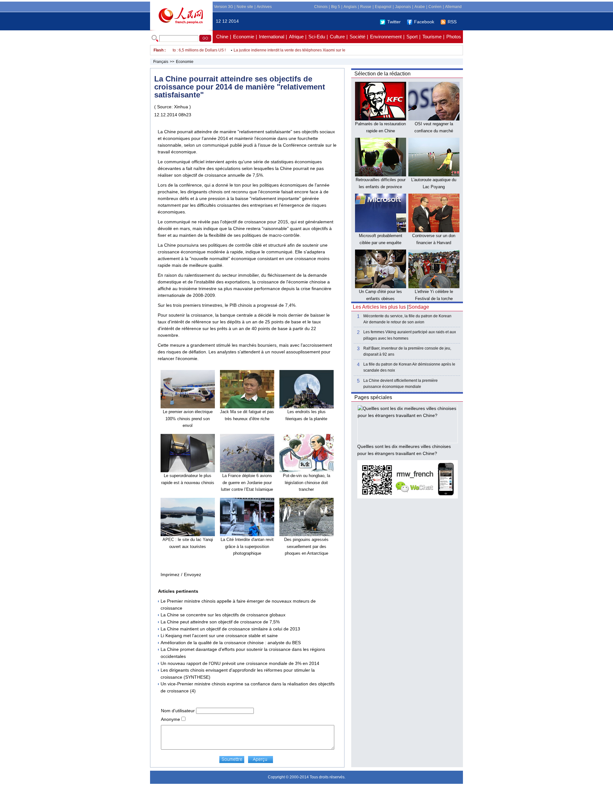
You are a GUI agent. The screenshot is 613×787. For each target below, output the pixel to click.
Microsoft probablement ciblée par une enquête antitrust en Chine (380, 242)
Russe (365, 6)
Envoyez (192, 574)
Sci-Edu (316, 36)
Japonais (403, 6)
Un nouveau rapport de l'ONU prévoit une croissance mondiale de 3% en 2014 (240, 663)
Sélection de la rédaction (382, 73)
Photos (453, 36)
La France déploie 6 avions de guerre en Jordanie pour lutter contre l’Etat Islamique (247, 482)
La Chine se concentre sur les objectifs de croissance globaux (223, 614)
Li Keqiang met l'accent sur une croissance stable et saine (219, 635)
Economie (243, 36)
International (271, 36)
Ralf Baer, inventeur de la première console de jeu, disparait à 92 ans (407, 351)
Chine (222, 36)
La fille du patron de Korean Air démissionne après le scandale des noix (409, 367)
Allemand (453, 6)
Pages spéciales (373, 397)
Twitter (394, 21)
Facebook (424, 21)
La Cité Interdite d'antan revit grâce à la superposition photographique (247, 546)
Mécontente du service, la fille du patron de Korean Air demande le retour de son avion (407, 319)
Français (160, 61)
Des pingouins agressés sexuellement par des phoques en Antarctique (306, 546)
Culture (337, 36)
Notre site (245, 6)
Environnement (386, 36)
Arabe (419, 6)
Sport (412, 36)
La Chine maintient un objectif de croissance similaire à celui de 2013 (230, 628)
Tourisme (432, 36)
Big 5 (335, 6)
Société (357, 36)
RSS (452, 21)
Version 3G (223, 6)
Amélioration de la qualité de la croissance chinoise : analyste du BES (231, 642)
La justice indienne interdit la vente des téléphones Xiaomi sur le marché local (290, 50)
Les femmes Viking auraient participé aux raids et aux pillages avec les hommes (409, 335)
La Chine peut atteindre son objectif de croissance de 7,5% (220, 621)
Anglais (350, 6)
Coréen (435, 6)
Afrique (296, 36)
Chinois (321, 6)
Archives (264, 6)
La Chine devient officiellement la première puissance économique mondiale (400, 383)
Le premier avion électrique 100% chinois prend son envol (188, 418)
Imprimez (170, 574)
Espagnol (383, 6)
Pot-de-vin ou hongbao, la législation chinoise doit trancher (306, 482)
